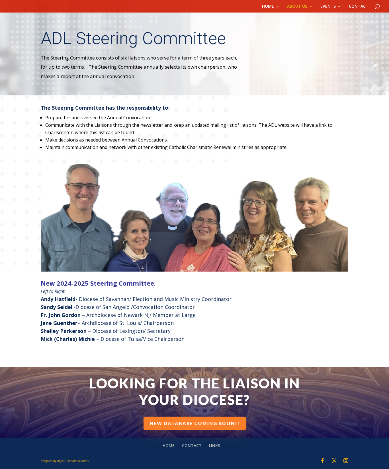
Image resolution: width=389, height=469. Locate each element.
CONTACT (358, 6)
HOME (268, 6)
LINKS (214, 445)
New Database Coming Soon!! (194, 423)
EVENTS (328, 6)
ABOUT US (297, 6)
